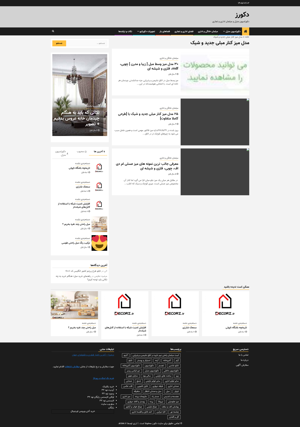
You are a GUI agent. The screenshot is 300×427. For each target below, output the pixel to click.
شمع (139, 381)
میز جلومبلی (173, 401)
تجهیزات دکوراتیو (147, 31)
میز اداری (126, 396)
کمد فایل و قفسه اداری (142, 412)
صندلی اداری (173, 386)
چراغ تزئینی (152, 407)
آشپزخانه (167, 360)
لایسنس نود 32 (107, 401)
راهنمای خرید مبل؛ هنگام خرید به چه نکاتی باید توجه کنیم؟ (81, 278)
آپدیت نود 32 (108, 390)
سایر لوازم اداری (172, 381)
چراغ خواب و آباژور (134, 407)
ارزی (135, 423)
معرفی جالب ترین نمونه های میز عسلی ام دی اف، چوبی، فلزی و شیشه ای (147, 166)
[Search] (53, 31)
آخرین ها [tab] (98, 152)
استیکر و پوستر (143, 360)
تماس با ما (243, 355)
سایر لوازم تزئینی (153, 381)
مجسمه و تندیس (171, 396)
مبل (168, 391)
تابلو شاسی (174, 365)
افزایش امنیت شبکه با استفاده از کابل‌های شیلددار (74, 205)
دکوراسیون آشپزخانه (131, 365)
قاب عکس (127, 386)
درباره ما (244, 360)
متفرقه (137, 391)
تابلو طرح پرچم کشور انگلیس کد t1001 (83, 271)
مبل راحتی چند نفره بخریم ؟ (76, 224)
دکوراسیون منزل (233, 31)
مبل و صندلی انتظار (153, 391)
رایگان (111, 408)
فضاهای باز (165, 31)
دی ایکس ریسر (133, 371)
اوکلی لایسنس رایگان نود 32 (100, 397)
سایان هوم (133, 376)
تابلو (130, 360)
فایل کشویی (142, 386)
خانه (247, 37)
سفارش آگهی (242, 365)
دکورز (242, 15)
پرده (151, 401)
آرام (177, 360)
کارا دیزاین (161, 412)
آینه (156, 360)
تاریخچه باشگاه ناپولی (79, 168)
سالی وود (147, 376)
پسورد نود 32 (108, 393)
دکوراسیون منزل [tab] (60, 153)
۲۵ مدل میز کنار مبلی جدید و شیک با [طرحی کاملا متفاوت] (148, 116)
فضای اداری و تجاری (184, 31)
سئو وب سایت (107, 404)
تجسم (161, 365)
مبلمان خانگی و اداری (208, 31)
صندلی (129, 381)
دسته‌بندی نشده (82, 163)
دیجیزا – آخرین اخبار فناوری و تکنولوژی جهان (93, 355)
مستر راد (155, 396)
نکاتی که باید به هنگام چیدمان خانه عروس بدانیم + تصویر (76, 118)
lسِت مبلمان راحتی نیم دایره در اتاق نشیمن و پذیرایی (155, 355)
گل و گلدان (174, 417)
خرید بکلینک (108, 386)
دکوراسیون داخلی (171, 371)
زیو (177, 376)
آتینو (126, 355)
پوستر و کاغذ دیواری (136, 401)
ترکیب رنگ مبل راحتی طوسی (76, 243)
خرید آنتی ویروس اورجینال (83, 411)
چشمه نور (174, 412)
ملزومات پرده (141, 396)
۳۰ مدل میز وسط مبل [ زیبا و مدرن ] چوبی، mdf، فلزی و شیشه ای (149, 66)
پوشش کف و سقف (170, 407)
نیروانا (160, 401)
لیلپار (176, 391)
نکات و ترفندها (125, 31)
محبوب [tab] (80, 152)
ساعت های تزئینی (163, 376)
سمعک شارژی (83, 187)
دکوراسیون (149, 365)
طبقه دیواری (157, 386)
